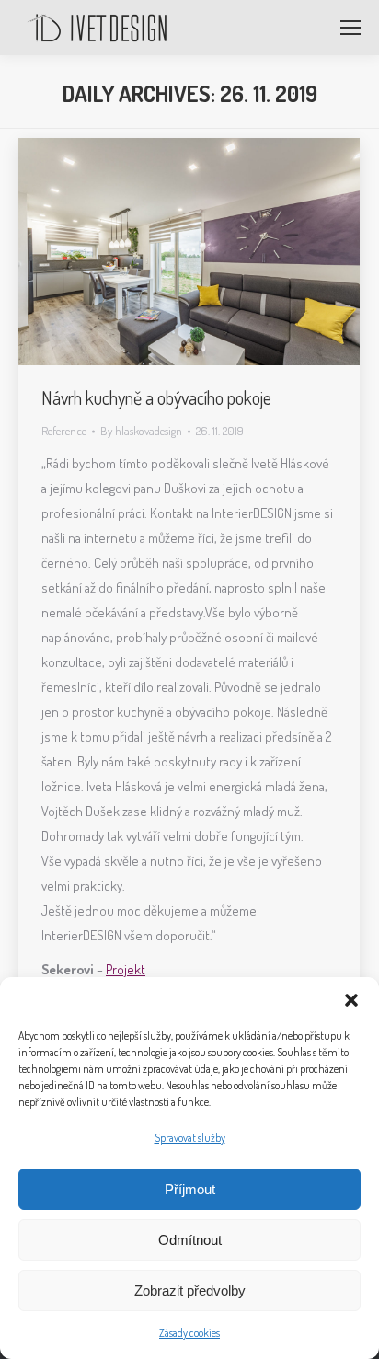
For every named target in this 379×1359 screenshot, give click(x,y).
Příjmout (190, 1189)
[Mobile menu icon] (350, 27)
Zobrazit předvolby (190, 1290)
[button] (351, 1000)
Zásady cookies (189, 1333)
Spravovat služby (190, 1138)
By (141, 430)
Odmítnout (190, 1240)
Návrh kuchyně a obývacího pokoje (156, 397)
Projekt (125, 969)
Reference (63, 430)
